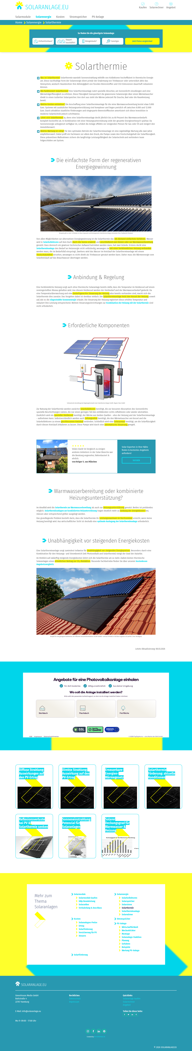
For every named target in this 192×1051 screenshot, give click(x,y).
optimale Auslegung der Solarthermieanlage (117, 521)
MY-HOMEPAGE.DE (99, 1037)
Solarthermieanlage (45, 248)
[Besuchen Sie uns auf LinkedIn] (99, 1031)
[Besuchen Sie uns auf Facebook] (93, 1031)
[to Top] (187, 1048)
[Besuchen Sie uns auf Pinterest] (104, 1031)
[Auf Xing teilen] (136, 1014)
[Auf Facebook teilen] (124, 1014)
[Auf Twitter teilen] (128, 1014)
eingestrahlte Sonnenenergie (63, 299)
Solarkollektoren (51, 242)
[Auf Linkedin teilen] (132, 1014)
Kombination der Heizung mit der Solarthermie (127, 302)
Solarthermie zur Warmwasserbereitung (73, 507)
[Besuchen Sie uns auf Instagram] (88, 1031)
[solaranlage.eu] (42, 5)
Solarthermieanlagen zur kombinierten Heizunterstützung (71, 510)
